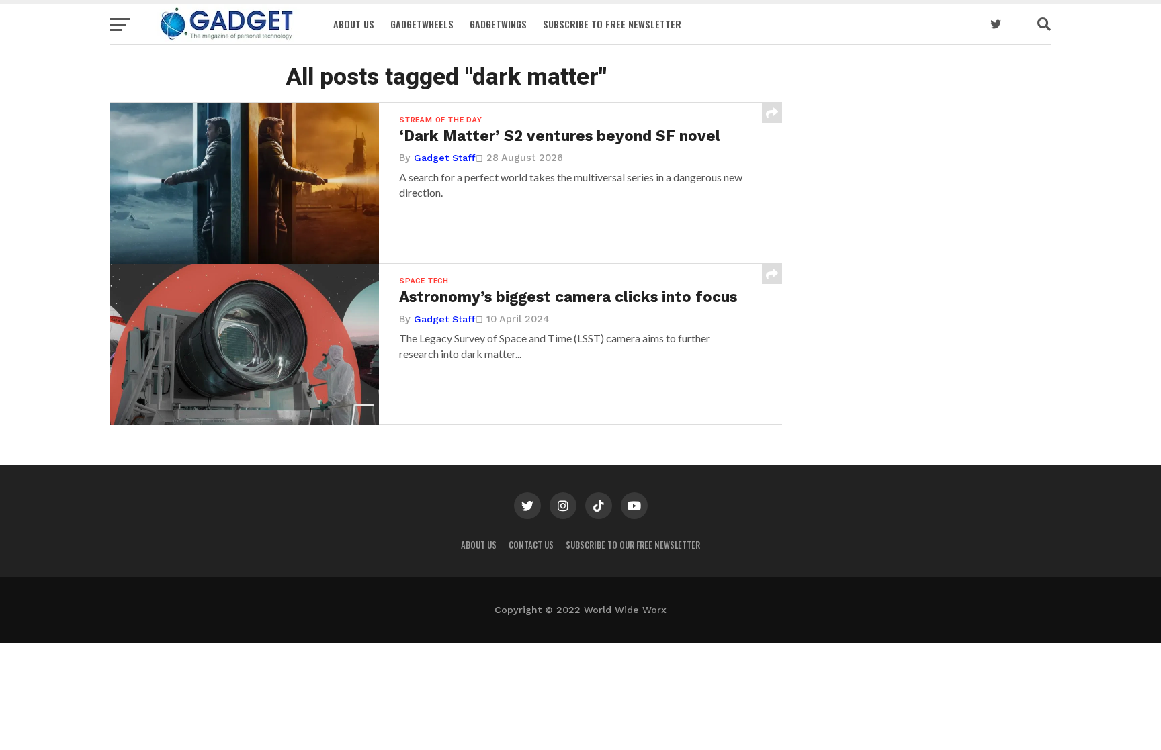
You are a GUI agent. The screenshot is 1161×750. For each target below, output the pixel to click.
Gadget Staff (445, 157)
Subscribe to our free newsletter (633, 544)
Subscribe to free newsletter (612, 24)
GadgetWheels (422, 24)
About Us (353, 24)
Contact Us (531, 544)
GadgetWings (498, 24)
